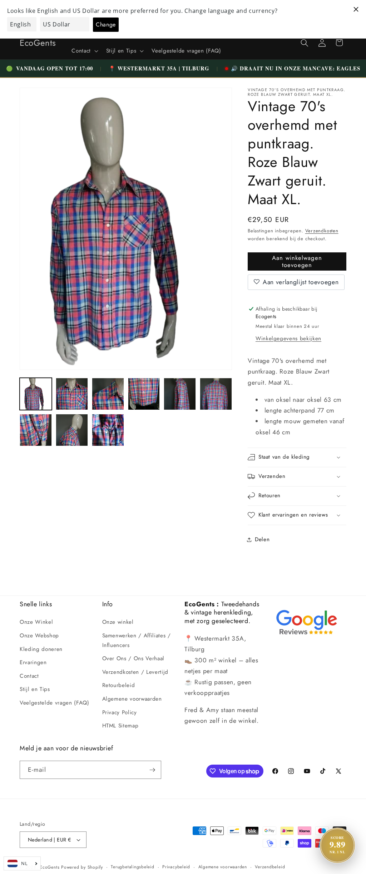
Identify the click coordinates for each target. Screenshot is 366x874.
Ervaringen (33, 662)
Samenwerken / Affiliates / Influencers (136, 640)
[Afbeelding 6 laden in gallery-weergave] (216, 394)
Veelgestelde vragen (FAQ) (54, 703)
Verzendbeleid (270, 867)
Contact (29, 676)
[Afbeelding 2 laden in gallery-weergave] (72, 394)
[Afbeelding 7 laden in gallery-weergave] (36, 430)
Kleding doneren (41, 649)
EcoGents (49, 867)
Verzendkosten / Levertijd (135, 672)
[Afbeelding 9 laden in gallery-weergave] (108, 430)
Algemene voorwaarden (132, 699)
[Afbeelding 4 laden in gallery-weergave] (144, 394)
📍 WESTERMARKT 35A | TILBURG (159, 68)
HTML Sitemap (120, 726)
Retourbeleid (118, 685)
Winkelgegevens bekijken (288, 338)
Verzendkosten (321, 230)
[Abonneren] (152, 770)
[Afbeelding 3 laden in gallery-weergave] (108, 394)
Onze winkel (118, 622)
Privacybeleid (176, 867)
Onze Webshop (39, 636)
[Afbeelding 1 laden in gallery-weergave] (36, 394)
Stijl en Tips (35, 689)
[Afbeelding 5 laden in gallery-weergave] (180, 394)
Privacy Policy (119, 712)
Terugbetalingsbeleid (132, 867)
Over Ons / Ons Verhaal (133, 658)
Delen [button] (262, 539)
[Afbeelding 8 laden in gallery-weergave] (72, 430)
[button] (84, 51)
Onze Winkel (36, 622)
